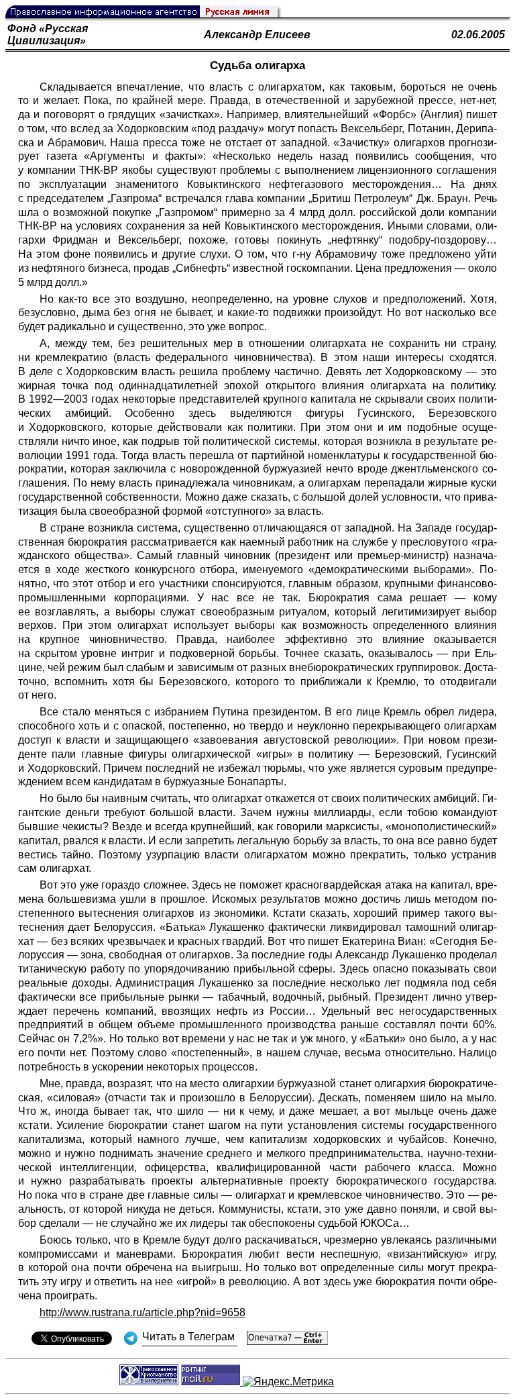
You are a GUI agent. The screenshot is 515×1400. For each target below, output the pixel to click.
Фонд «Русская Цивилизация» (47, 34)
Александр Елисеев (257, 34)
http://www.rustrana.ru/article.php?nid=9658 (142, 1312)
